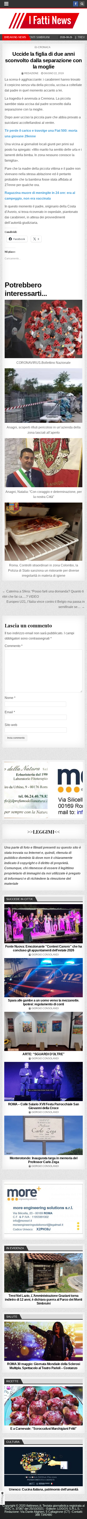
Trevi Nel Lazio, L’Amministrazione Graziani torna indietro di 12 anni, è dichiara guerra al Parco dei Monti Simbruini (43, 1299)
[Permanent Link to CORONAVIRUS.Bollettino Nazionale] (44, 329)
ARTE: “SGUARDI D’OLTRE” (43, 1054)
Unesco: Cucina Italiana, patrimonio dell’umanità (43, 1489)
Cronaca (44, 47)
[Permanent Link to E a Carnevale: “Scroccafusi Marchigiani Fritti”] (43, 1405)
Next (78, 1209)
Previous (9, 1209)
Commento (13, 646)
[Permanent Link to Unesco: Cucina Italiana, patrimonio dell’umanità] (43, 1466)
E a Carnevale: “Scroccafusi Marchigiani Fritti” (43, 1428)
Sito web (11, 725)
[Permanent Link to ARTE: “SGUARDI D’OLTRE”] (43, 1031)
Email (10, 712)
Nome (10, 698)
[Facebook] (75, 3)
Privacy (2, 1499)
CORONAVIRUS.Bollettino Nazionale (43, 362)
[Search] (82, 3)
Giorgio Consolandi (45, 954)
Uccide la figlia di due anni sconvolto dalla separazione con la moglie (43, 60)
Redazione (31, 73)
